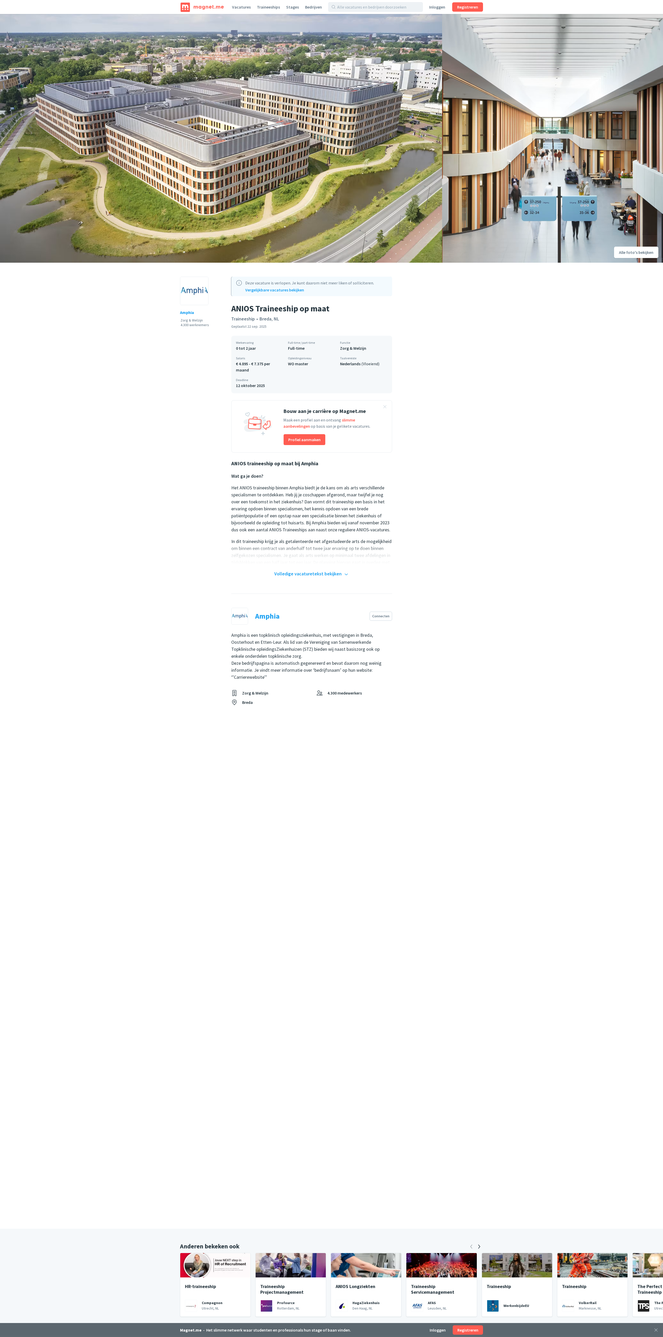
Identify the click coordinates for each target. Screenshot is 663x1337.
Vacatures (241, 7)
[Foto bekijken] (221, 138)
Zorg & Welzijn (353, 348)
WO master (298, 363)
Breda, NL (269, 319)
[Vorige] (471, 1246)
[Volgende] (479, 1246)
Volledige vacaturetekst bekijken (308, 574)
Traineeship (243, 319)
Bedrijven (313, 7)
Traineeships (268, 7)
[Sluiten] (656, 1330)
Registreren (467, 7)
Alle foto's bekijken (636, 252)
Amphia (187, 312)
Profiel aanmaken (304, 439)
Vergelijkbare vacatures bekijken (274, 289)
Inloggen (437, 7)
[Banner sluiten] (385, 407)
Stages (292, 7)
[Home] (202, 7)
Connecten (381, 616)
